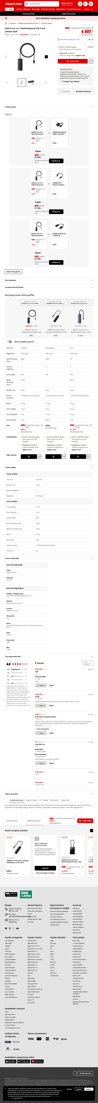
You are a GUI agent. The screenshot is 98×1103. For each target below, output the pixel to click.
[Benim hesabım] (80, 4)
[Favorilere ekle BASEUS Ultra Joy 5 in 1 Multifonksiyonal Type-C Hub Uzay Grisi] (89, 456)
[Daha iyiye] (26, 894)
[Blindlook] (11, 894)
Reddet (69, 1089)
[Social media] (7, 928)
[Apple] (10, 1061)
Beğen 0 (42, 685)
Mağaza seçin (80, 55)
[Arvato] (16, 1049)
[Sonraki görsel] (46, 56)
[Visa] (31, 1038)
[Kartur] (16, 1041)
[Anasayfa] (6, 23)
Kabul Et (45, 868)
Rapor (51, 685)
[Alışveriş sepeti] (91, 4)
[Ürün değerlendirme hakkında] (26, 663)
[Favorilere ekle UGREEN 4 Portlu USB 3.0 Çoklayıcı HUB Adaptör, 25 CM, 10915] (64, 456)
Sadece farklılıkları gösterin (24, 342)
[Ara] (27, 4)
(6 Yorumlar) (34, 34)
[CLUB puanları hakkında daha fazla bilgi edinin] (78, 39)
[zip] (64, 1039)
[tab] (16, 800)
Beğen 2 (42, 733)
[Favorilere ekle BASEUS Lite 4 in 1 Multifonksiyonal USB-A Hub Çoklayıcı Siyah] (91, 61)
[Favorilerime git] (85, 4)
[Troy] (56, 1038)
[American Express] (47, 1038)
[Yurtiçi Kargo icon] (8, 1048)
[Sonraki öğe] (91, 830)
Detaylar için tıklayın (71, 81)
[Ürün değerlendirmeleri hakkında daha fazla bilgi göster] (39, 34)
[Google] (23, 1061)
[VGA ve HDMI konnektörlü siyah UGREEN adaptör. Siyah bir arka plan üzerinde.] (60, 125)
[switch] (9, 342)
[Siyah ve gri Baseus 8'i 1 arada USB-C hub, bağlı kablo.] (72, 847)
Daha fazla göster (13, 272)
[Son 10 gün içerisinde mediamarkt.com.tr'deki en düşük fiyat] (92, 28)
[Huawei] (37, 1061)
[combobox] (43, 4)
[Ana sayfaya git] (13, 4)
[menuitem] (19, 9)
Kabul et (89, 1089)
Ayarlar (79, 1089)
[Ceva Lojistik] (8, 1041)
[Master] (39, 1038)
